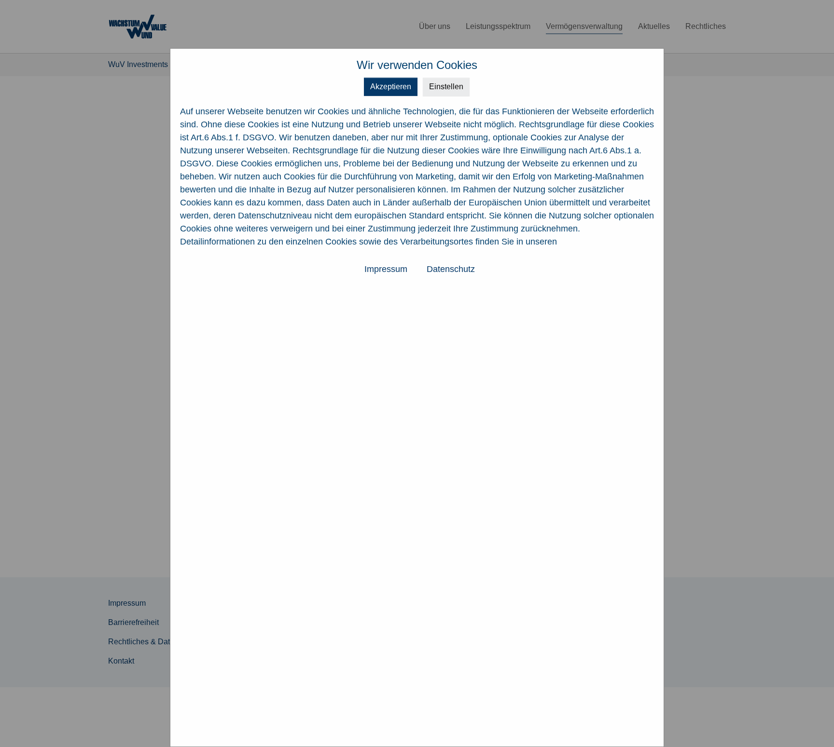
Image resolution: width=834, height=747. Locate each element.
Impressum (385, 269)
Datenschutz (451, 269)
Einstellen (446, 86)
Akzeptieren (390, 86)
